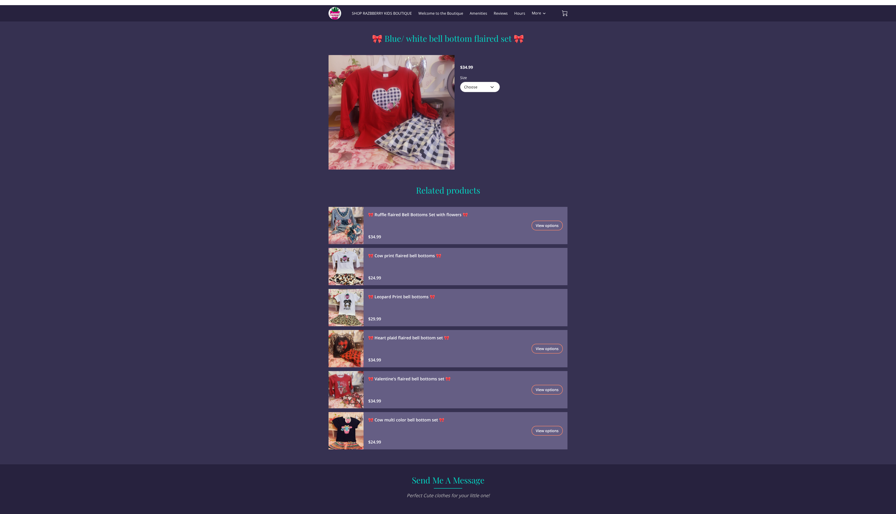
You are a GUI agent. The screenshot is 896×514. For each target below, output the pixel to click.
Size (463, 78)
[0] (564, 13)
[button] (480, 87)
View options (547, 225)
